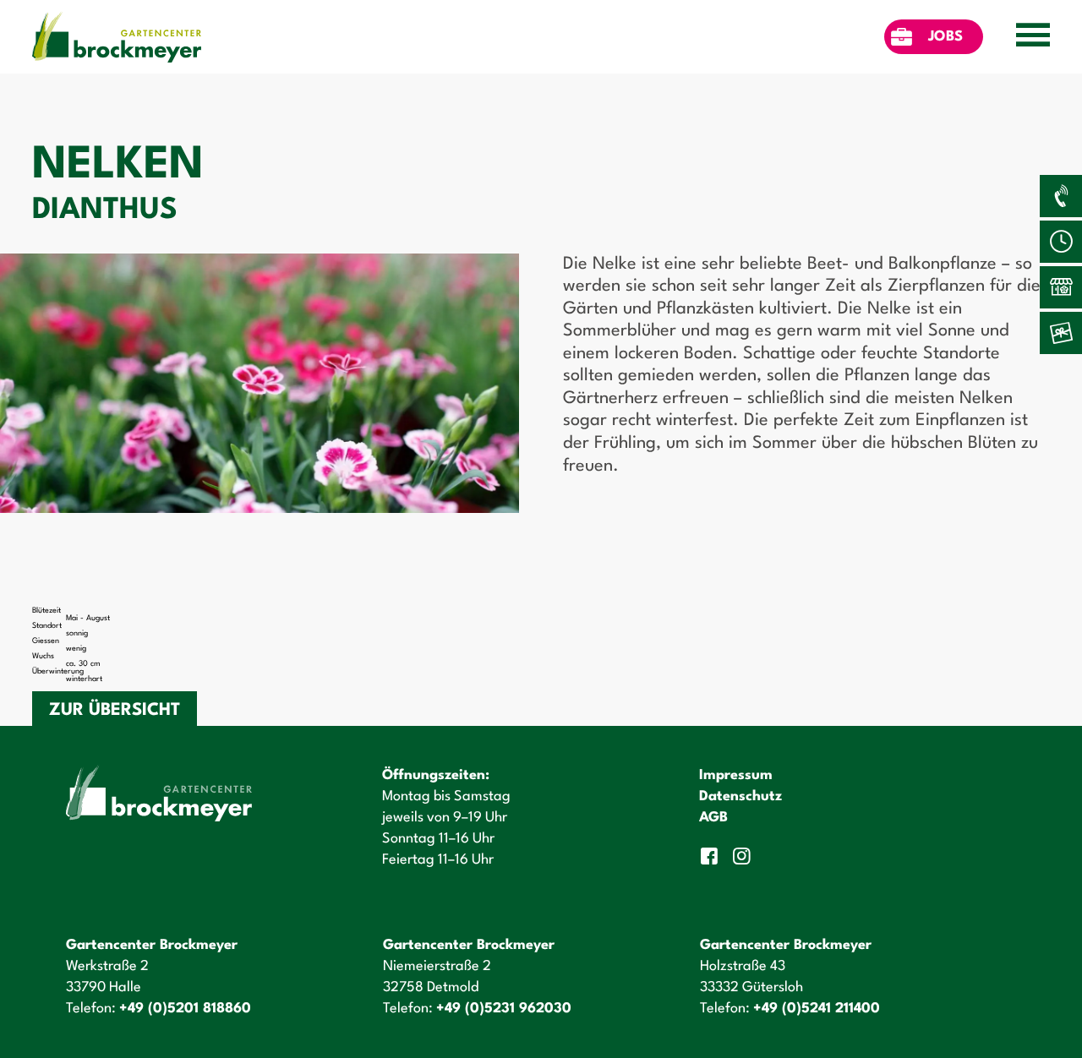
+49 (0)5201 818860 (185, 1008)
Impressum (736, 775)
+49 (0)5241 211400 (816, 1008)
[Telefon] (1061, 196)
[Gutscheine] (1061, 333)
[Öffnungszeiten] (1061, 242)
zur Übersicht (114, 710)
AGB (713, 817)
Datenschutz (740, 796)
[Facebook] (711, 856)
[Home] (116, 37)
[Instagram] (743, 856)
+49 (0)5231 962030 (503, 1008)
